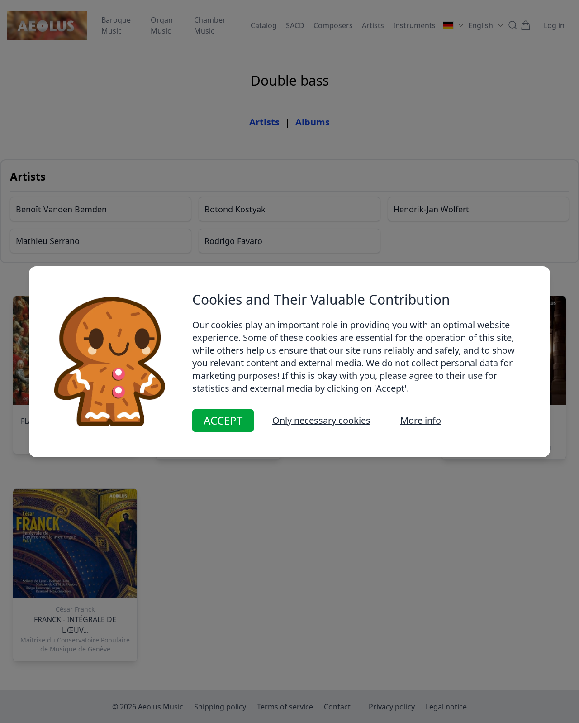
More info (420, 420)
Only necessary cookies (321, 420)
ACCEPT (223, 420)
